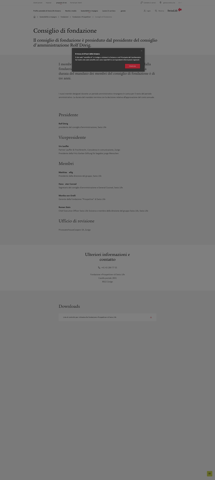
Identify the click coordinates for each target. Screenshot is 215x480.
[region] (108, 60)
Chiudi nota (132, 66)
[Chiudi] (141, 50)
